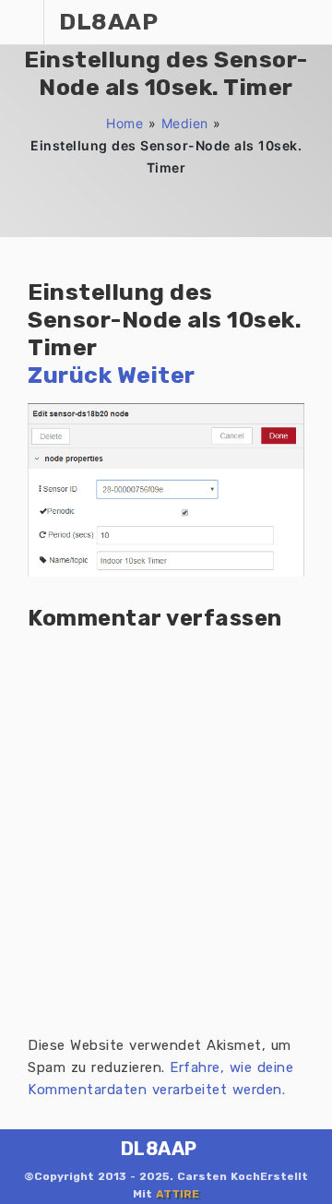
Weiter (156, 375)
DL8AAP (159, 1149)
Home (124, 123)
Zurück (70, 375)
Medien (184, 123)
